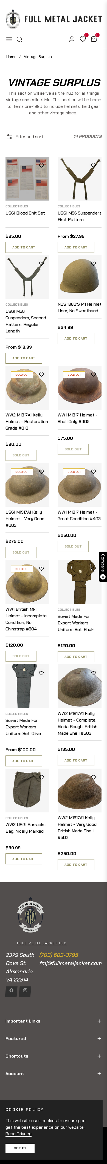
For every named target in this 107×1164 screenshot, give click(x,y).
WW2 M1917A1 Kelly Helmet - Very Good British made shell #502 (77, 827)
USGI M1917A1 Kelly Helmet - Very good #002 (24, 518)
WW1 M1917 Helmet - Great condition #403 (79, 515)
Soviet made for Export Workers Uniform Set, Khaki (76, 622)
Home (11, 56)
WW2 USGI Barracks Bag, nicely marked (25, 828)
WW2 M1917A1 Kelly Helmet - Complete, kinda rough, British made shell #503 (77, 723)
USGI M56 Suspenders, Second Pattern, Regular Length (25, 321)
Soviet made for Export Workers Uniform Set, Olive (23, 726)
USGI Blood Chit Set (25, 213)
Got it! (20, 1148)
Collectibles (16, 206)
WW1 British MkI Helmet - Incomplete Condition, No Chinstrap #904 (26, 619)
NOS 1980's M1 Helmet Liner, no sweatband (80, 307)
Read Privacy (18, 1134)
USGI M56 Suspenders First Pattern (80, 216)
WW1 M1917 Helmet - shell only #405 (77, 418)
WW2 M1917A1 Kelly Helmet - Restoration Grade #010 (26, 421)
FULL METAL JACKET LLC (42, 943)
